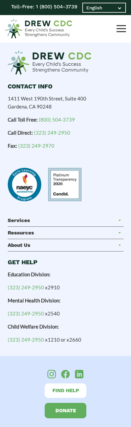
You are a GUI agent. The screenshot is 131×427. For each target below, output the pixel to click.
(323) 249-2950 (52, 133)
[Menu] (121, 28)
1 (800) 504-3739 (56, 7)
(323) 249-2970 (36, 146)
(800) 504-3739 (57, 120)
